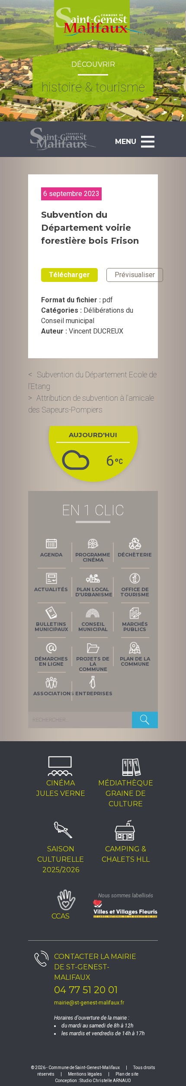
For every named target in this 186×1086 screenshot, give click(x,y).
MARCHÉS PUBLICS (135, 626)
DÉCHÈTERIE (135, 555)
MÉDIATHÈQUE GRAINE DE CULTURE (125, 793)
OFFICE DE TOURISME (134, 592)
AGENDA (51, 555)
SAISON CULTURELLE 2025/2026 (60, 859)
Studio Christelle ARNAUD (105, 1080)
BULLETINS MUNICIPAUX (51, 626)
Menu (125, 141)
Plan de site (126, 1074)
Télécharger (69, 275)
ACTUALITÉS (51, 589)
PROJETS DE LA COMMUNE (92, 663)
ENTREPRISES (93, 693)
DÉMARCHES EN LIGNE (51, 661)
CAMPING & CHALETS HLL (126, 854)
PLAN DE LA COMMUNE (135, 661)
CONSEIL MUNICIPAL (93, 626)
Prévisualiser (135, 275)
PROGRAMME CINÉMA (92, 557)
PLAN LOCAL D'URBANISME (93, 592)
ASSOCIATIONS (52, 693)
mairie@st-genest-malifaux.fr (89, 1003)
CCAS (60, 916)
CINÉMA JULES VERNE (60, 788)
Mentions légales (85, 1074)
